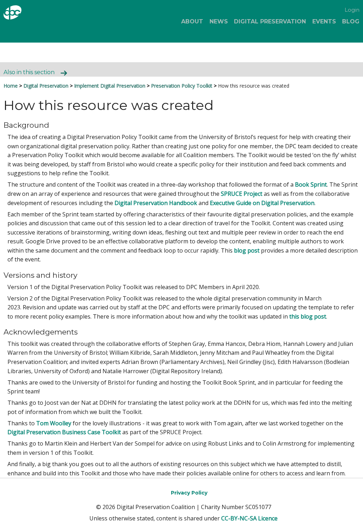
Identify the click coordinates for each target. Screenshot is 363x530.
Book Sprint (311, 184)
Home (11, 85)
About (192, 21)
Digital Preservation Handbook (156, 203)
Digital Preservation (270, 21)
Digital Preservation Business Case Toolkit (64, 432)
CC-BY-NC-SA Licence (249, 518)
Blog (350, 21)
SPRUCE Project (241, 194)
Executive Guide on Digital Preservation (262, 203)
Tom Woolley (53, 423)
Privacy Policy (189, 493)
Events (324, 21)
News (219, 21)
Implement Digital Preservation (109, 85)
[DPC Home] (30, 13)
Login (352, 9)
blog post (246, 250)
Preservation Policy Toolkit (181, 85)
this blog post (307, 316)
